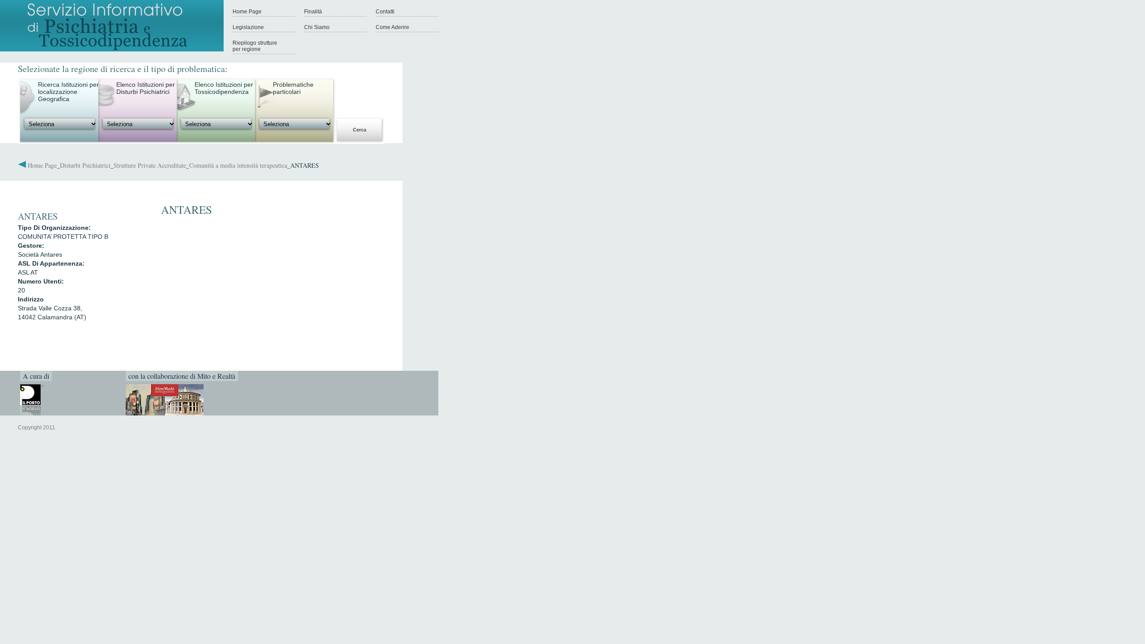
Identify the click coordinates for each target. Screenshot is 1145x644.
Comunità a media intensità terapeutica (238, 165)
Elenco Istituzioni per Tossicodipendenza (224, 88)
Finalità (313, 11)
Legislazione (248, 27)
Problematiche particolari (293, 88)
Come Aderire (392, 27)
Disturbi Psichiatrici (85, 165)
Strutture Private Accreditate (150, 165)
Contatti (385, 11)
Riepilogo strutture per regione (255, 46)
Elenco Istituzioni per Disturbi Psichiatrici (145, 88)
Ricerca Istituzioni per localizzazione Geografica (68, 91)
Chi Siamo (317, 27)
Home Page (247, 11)
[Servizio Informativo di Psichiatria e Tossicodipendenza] (112, 50)
